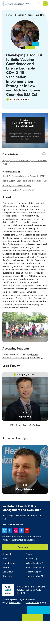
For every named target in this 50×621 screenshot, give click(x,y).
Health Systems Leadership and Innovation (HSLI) (25, 181)
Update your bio (33, 576)
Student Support (33, 572)
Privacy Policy (14, 602)
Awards (5, 567)
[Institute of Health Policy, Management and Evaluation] (15, 3)
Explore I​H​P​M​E (45, 3)
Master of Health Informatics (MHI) (18, 190)
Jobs (4, 559)
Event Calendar (9, 563)
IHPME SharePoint (34, 567)
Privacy (29, 554)
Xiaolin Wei (25, 416)
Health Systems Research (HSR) (16, 186)
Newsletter (7, 576)
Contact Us (7, 554)
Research (19, 15)
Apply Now (7, 572)
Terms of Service (32, 602)
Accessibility (31, 559)
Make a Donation (33, 563)
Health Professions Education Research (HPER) (23, 176)
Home (9, 15)
